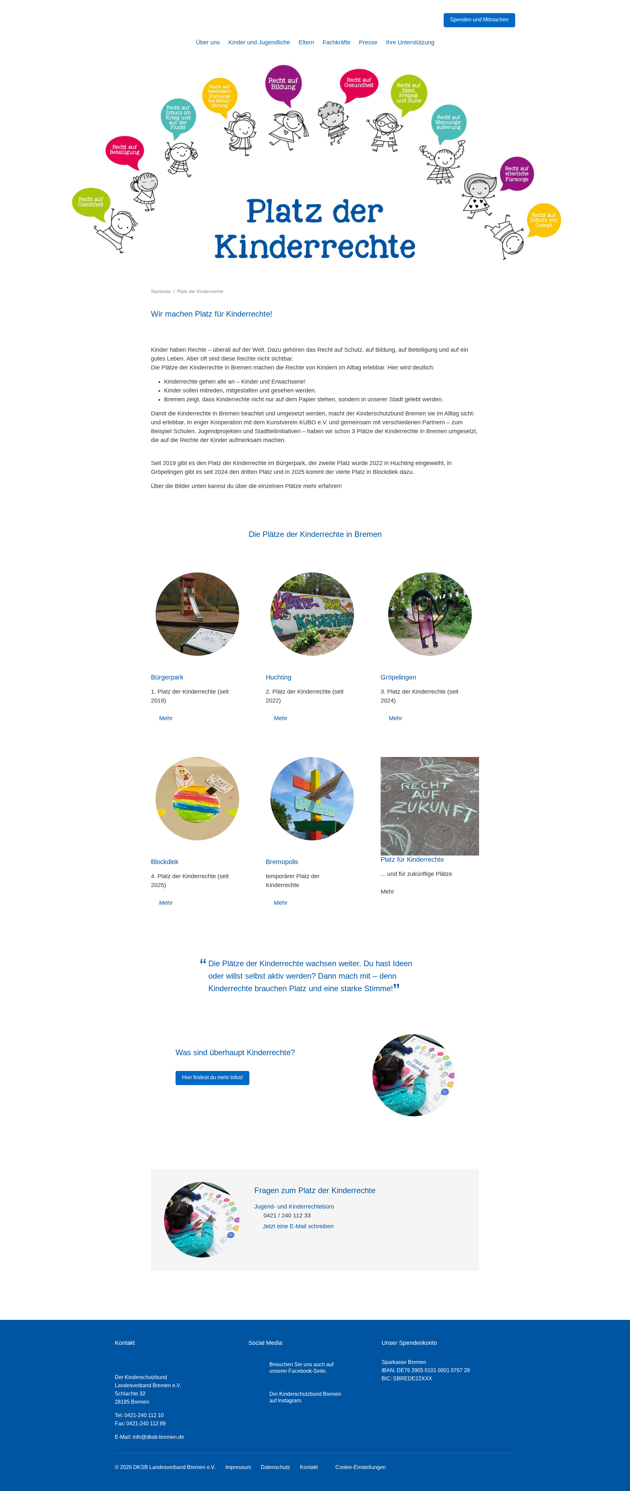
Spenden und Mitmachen (479, 19)
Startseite (161, 291)
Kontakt (309, 1467)
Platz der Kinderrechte (200, 291)
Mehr (166, 718)
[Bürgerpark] (197, 614)
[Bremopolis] (312, 799)
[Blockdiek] (197, 799)
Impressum (238, 1467)
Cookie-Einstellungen (359, 1467)
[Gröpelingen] (430, 614)
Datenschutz (275, 1467)
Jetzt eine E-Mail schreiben (298, 1226)
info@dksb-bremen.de (158, 1437)
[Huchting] (312, 614)
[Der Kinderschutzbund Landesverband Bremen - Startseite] (159, 22)
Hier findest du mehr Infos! (212, 1077)
